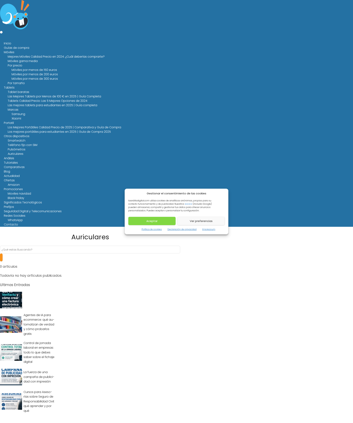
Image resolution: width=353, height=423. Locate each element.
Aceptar (152, 221)
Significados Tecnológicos (23, 202)
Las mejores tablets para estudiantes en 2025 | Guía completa (52, 105)
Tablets (9, 87)
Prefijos (9, 207)
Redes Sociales (14, 216)
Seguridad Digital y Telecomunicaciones (33, 211)
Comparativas (14, 167)
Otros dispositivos (16, 136)
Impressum (208, 229)
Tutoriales (11, 163)
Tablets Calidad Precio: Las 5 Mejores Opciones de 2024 (47, 101)
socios (188, 203)
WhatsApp (15, 220)
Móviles (9, 52)
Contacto (11, 224)
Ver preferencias (201, 221)
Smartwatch (16, 140)
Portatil (9, 123)
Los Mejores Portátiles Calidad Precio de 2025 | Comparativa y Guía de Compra (64, 127)
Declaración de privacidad (182, 229)
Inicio (7, 43)
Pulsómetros (16, 149)
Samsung (18, 114)
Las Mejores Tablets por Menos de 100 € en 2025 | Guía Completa (54, 96)
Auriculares (15, 154)
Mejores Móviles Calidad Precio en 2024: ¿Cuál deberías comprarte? (56, 56)
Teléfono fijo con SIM (22, 145)
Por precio (15, 65)
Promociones (13, 189)
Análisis (9, 158)
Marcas (13, 109)
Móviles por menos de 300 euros (35, 79)
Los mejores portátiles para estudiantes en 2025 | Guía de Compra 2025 (59, 132)
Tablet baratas (18, 92)
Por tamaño (16, 83)
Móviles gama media (23, 61)
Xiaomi (16, 118)
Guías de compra (16, 48)
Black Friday (16, 198)
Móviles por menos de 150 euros (34, 70)
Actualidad (12, 176)
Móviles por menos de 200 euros (35, 74)
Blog (7, 171)
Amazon (14, 185)
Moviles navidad (19, 193)
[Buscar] (1, 257)
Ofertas (9, 180)
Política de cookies (152, 229)
